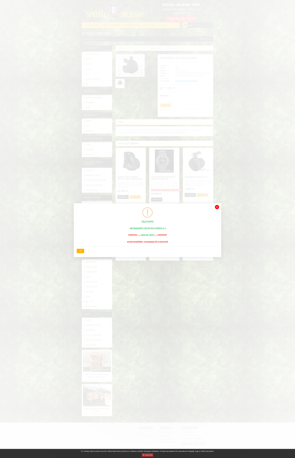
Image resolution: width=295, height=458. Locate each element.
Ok (80, 251)
